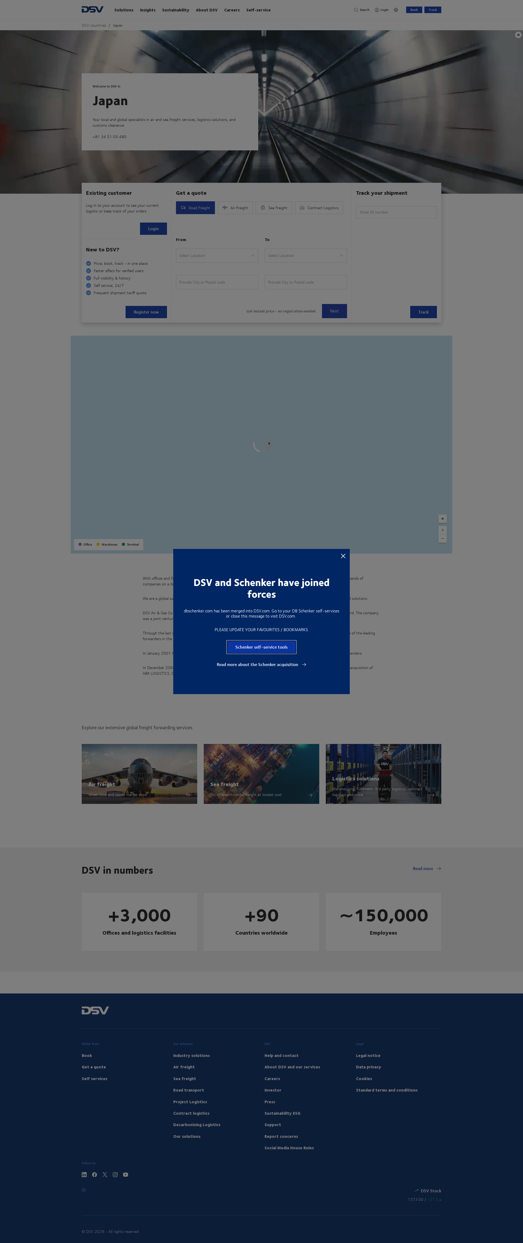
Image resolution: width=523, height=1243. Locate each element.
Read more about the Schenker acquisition (258, 664)
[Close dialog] (343, 556)
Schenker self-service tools (261, 647)
